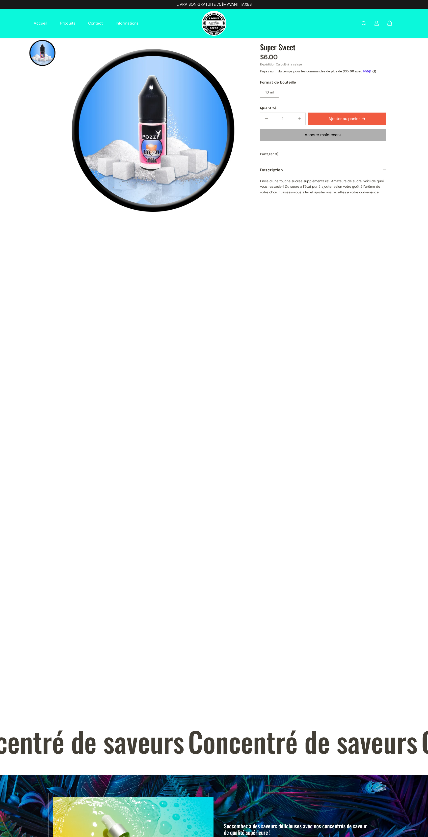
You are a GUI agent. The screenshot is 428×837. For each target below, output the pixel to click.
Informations (127, 23)
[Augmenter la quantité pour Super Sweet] (299, 119)
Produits (67, 23)
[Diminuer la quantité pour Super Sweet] (266, 119)
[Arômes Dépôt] (214, 23)
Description (271, 170)
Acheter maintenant (323, 134)
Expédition (267, 64)
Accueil (40, 23)
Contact (95, 23)
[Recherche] (364, 23)
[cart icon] (389, 23)
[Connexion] (376, 23)
